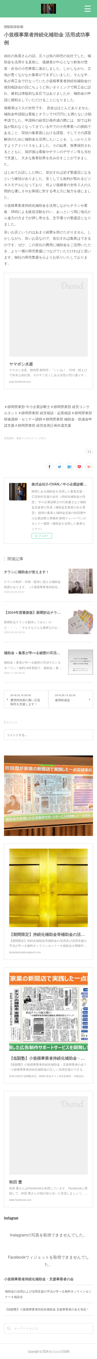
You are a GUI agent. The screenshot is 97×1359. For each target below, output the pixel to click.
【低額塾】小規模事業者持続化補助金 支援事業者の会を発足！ (47, 1309)
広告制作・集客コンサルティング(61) (25, 438)
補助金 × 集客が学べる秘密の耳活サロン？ (37, 652)
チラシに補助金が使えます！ (26, 571)
